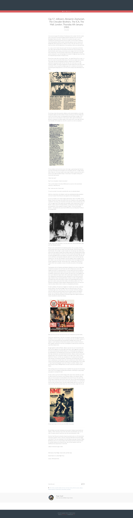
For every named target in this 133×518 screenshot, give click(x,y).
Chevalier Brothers (58, 489)
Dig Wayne (69, 489)
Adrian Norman (64, 514)
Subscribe (69, 11)
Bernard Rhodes (64, 489)
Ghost (74, 514)
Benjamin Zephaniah (51, 489)
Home (64, 11)
